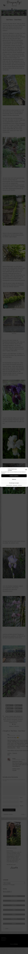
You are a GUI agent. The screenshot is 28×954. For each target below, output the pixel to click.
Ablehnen (14, 479)
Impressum (20, 485)
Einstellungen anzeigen (14, 483)
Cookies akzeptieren (14, 475)
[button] (26, 469)
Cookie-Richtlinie (9, 485)
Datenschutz (15, 485)
